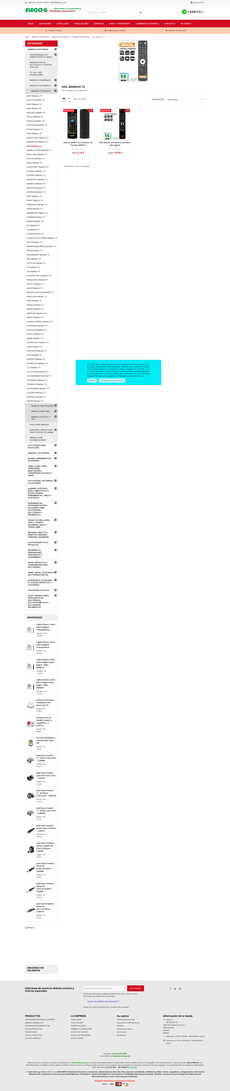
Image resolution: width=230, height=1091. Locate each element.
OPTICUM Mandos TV (36, 263)
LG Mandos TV (33, 229)
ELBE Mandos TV (34, 196)
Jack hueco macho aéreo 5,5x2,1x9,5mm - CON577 (46, 828)
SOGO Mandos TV (34, 346)
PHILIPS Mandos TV (35, 284)
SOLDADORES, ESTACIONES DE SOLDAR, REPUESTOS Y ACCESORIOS (40, 582)
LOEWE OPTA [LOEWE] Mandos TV (42, 238)
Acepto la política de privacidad (102, 1001)
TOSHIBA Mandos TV (36, 392)
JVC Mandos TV (33, 225)
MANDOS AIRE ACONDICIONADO (38, 438)
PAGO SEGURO (81, 23)
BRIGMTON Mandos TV (37, 179)
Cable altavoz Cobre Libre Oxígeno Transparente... (45, 627)
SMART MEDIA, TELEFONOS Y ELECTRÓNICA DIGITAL (41, 573)
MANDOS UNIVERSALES (40, 80)
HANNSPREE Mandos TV (37, 213)
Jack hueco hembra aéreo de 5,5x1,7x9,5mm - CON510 (45, 907)
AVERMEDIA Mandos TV (37, 142)
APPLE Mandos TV (35, 116)
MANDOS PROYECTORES (42, 406)
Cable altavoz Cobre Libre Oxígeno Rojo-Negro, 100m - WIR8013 (45, 663)
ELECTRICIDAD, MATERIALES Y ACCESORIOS (40, 481)
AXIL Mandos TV (34, 146)
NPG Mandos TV (34, 259)
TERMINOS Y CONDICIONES (81, 1029)
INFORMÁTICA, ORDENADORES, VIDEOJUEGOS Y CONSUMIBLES (35, 553)
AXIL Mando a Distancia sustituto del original (115, 143)
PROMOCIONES (31, 1032)
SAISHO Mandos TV (35, 305)
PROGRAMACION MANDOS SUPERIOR (40, 1019)
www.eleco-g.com (80, 1062)
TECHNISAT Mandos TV (37, 380)
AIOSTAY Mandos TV (36, 100)
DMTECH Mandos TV (36, 188)
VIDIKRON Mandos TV (36, 397)
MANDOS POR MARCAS (40, 85)
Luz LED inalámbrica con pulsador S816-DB (45, 740)
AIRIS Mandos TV (34, 96)
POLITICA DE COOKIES (79, 1032)
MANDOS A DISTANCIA (38, 49)
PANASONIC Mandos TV (37, 280)
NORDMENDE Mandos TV (38, 254)
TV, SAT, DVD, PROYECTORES (36, 73)
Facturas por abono (125, 1029)
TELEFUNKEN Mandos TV (38, 388)
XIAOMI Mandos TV (35, 401)
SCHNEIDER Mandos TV (37, 325)
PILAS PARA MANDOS (39, 424)
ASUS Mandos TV (34, 133)
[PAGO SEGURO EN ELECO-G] (115, 1084)
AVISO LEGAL (63, 23)
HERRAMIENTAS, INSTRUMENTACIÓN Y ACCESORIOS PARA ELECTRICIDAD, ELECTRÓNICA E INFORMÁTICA (38, 509)
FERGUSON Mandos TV (37, 204)
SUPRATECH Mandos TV (37, 363)
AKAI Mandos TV (34, 108)
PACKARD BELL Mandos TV (39, 275)
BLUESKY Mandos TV (36, 171)
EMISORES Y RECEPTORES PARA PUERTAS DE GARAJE (42, 431)
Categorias (45, 23)
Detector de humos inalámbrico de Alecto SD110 (45, 703)
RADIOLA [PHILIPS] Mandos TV (40, 292)
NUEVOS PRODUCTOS (33, 1035)
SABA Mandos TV (34, 300)
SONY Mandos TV (34, 355)
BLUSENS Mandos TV (36, 175)
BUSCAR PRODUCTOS (33, 1029)
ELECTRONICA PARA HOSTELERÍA (37, 446)
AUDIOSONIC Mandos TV (38, 137)
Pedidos (120, 1026)
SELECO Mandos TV (35, 334)
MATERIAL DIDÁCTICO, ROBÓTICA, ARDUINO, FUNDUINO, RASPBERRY (38, 534)
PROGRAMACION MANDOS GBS (37, 1026)
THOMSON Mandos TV (37, 384)
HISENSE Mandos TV (36, 217)
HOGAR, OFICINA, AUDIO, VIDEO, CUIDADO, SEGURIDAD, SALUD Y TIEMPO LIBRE (39, 523)
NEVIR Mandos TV (34, 250)
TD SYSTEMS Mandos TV (37, 371)
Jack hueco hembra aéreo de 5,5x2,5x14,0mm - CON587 (45, 887)
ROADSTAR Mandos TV (37, 296)
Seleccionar (186, 99)
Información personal (125, 1019)
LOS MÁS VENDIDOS (33, 1038)
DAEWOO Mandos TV (36, 183)
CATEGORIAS (34, 43)
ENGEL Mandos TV (35, 200)
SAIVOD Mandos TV (35, 309)
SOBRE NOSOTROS (78, 1026)
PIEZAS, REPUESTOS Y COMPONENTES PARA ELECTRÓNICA (37, 564)
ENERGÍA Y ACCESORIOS (38, 453)
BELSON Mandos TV (35, 158)
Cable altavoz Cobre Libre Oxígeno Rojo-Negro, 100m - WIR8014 (45, 683)
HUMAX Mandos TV (35, 221)
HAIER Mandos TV (34, 208)
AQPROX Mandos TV (36, 121)
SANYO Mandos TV (35, 317)
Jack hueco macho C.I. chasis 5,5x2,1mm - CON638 (46, 811)
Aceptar (92, 380)
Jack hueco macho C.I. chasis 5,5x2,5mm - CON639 (46, 758)
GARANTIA (99, 23)
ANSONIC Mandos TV (36, 112)
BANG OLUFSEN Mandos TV (39, 150)
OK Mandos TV (33, 267)
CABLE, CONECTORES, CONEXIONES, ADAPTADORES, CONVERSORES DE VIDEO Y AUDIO (40, 471)
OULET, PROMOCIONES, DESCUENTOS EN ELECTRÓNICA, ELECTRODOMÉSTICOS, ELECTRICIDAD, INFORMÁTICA (38, 601)
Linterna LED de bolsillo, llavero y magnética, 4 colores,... (44, 721)
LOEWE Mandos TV (35, 233)
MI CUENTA (186, 23)
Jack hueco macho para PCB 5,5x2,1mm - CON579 (45, 775)
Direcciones (121, 1032)
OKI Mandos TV (33, 271)
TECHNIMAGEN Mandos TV (39, 376)
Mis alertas (121, 1035)
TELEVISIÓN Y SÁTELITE (38, 590)
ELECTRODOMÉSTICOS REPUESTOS (38, 543)
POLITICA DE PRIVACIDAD (81, 1035)
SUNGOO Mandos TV (36, 359)
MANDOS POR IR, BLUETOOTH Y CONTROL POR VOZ (41, 64)
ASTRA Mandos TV (35, 129)
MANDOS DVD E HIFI (40, 411)
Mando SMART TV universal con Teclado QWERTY (78, 143)
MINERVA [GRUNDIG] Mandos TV (41, 246)
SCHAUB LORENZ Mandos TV (39, 321)
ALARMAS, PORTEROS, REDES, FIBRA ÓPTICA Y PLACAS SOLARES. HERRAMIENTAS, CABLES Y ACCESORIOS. (40, 493)
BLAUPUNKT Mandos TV (37, 167)
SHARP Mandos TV (35, 338)
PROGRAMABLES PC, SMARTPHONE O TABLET (41, 55)
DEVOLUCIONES (77, 1038)
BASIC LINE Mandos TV (37, 154)
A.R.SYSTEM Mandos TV (37, 125)
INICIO (31, 23)
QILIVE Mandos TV (35, 288)
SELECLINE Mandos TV (37, 330)
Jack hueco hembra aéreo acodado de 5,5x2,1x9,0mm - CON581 (45, 847)
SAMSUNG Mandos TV (36, 313)
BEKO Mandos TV (34, 162)
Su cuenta (123, 1015)
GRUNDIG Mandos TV (36, 192)
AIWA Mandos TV (34, 104)
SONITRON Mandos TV (37, 351)
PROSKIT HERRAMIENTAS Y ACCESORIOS (40, 459)
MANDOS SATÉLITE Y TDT (40, 418)
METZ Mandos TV (34, 242)
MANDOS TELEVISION (41, 91)
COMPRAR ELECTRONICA (147, 23)
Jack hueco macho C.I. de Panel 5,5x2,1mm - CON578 (46, 793)
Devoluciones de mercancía (128, 1022)
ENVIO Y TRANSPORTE (119, 23)
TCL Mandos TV (33, 367)
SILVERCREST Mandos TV (38, 342)
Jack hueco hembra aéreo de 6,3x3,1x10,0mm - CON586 (45, 867)
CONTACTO (169, 23)
